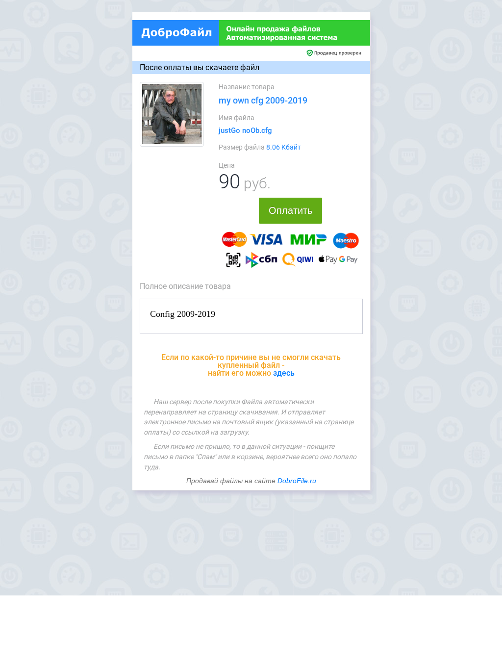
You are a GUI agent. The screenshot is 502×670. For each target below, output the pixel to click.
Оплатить (290, 210)
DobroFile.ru (296, 481)
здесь (284, 373)
